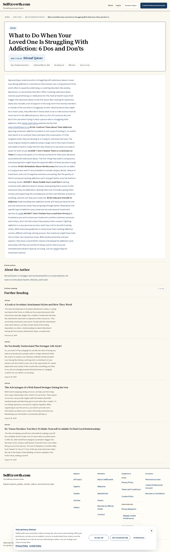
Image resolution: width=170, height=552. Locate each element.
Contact (101, 514)
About (110, 5)
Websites (101, 486)
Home (7, 17)
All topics (78, 479)
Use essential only (120, 537)
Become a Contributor (155, 493)
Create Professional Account (154, 486)
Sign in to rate (85, 65)
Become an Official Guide (105, 507)
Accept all (98, 537)
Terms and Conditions (131, 489)
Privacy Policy (127, 482)
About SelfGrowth (105, 479)
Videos (77, 507)
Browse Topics (131, 5)
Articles (17, 17)
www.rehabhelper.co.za (18, 127)
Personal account (153, 479)
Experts (77, 486)
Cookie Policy (127, 496)
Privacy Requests (129, 509)
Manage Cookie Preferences (129, 517)
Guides (77, 493)
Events (100, 500)
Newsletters (102, 493)
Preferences (139, 537)
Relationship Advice (35, 17)
